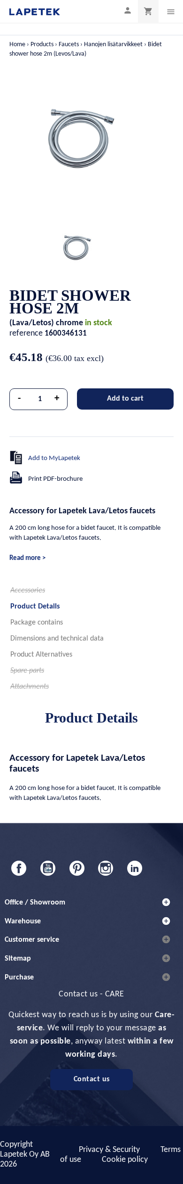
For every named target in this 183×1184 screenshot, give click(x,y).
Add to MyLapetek (54, 458)
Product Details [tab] (35, 606)
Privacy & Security (109, 1149)
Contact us (92, 1079)
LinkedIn (134, 868)
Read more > (27, 558)
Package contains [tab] (36, 622)
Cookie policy (125, 1159)
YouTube (47, 868)
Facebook (18, 868)
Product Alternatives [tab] (41, 654)
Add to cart (125, 399)
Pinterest (76, 868)
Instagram (105, 868)
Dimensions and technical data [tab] (57, 638)
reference (26, 333)
